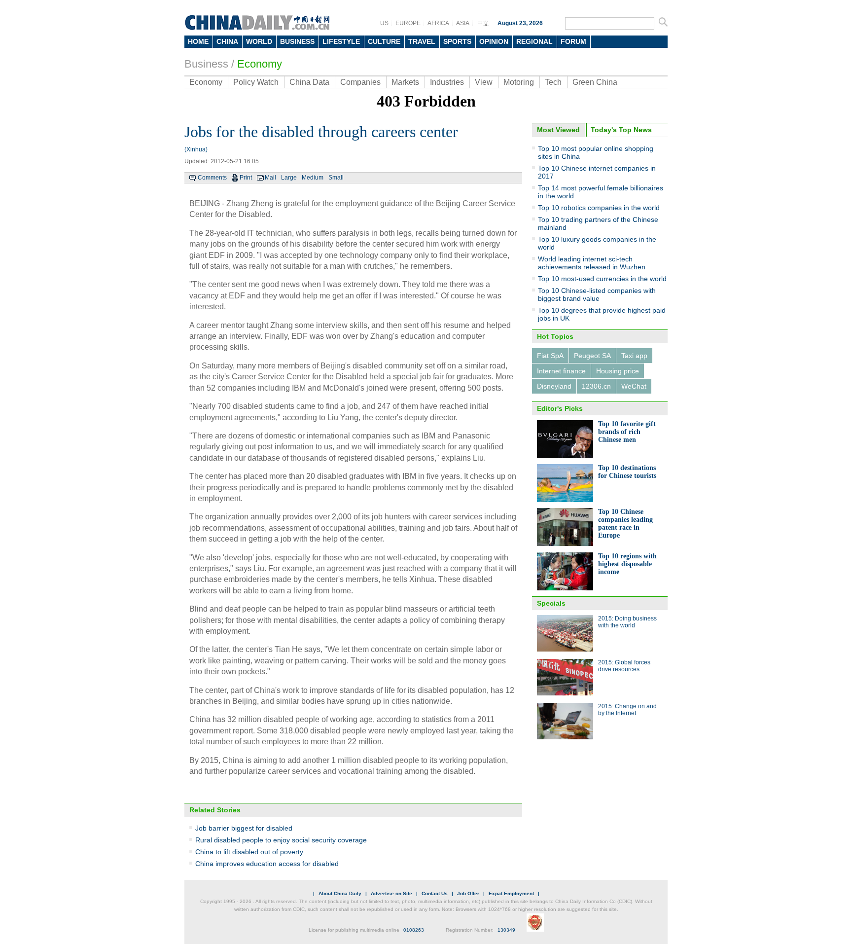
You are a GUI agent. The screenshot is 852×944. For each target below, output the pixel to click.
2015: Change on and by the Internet (627, 710)
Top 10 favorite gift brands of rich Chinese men (627, 431)
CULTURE (384, 41)
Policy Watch (256, 82)
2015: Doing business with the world (627, 622)
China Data (309, 82)
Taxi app (634, 356)
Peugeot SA (592, 356)
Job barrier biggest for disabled (243, 828)
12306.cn (596, 386)
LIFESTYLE (341, 41)
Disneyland (554, 386)
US (384, 23)
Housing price (617, 371)
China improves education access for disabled (267, 864)
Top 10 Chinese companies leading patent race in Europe (625, 523)
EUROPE (408, 23)
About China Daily (340, 893)
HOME (198, 41)
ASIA (462, 23)
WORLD (259, 41)
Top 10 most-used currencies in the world (602, 279)
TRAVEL (421, 41)
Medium (312, 177)
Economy (259, 64)
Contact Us (435, 893)
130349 (506, 930)
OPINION (493, 41)
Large (289, 177)
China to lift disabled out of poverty (249, 852)
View (484, 82)
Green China (594, 82)
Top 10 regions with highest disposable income (627, 564)
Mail (270, 177)
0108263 (413, 930)
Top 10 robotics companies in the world (599, 208)
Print (246, 177)
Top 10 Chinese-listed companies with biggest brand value (597, 294)
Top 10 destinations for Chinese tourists (627, 471)
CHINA (227, 41)
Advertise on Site (391, 893)
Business (206, 64)
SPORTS (457, 41)
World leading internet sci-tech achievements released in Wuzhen (591, 263)
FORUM (573, 41)
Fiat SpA (550, 356)
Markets (405, 82)
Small (336, 177)
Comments (212, 177)
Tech (553, 82)
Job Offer (468, 893)
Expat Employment (511, 893)
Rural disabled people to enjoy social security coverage (281, 840)
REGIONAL (534, 41)
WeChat (633, 386)
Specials (551, 603)
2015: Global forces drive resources (624, 666)
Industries (447, 82)
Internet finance (561, 371)
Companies (360, 82)
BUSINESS (297, 41)
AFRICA (438, 23)
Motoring (518, 82)
